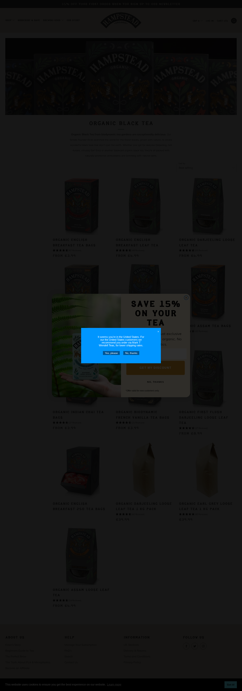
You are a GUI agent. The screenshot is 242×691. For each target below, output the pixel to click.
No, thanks (131, 353)
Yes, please (111, 353)
